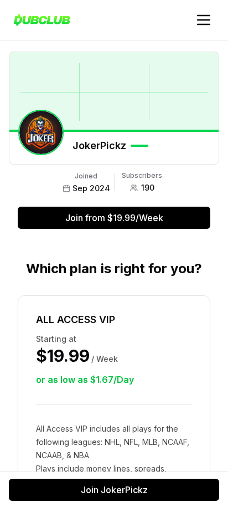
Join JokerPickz (114, 489)
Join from (114, 217)
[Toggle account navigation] (204, 20)
